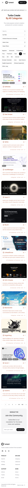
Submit (3, 459)
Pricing (3, 461)
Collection (17, 461)
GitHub (3, 472)
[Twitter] (5, 451)
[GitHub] (2, 451)
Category (17, 459)
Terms (16, 477)
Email (2, 477)
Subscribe (19, 429)
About (16, 472)
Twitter (3, 474)
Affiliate (3, 464)
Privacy (17, 474)
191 (19, 404)
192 (22, 404)
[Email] (8, 451)
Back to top (20, 485)
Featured (17, 464)
